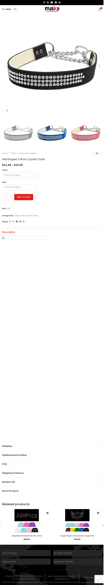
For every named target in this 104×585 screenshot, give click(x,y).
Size (4, 182)
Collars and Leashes (27, 153)
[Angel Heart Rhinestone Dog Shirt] (77, 521)
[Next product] (100, 153)
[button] (4, 65)
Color (4, 170)
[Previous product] (93, 153)
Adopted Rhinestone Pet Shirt (27, 536)
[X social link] (48, 2)
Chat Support (90, 577)
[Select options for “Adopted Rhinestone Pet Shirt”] (47, 512)
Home (5, 153)
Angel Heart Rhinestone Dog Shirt (77, 536)
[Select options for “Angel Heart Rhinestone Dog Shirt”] (98, 512)
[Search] (15, 9)
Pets (13, 153)
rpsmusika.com (62, 579)
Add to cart (23, 197)
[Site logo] (52, 9)
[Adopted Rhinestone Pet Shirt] (26, 521)
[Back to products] (97, 153)
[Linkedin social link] (59, 2)
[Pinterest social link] (56, 2)
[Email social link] (52, 2)
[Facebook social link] (44, 2)
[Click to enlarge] (7, 110)
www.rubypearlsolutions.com (61, 576)
